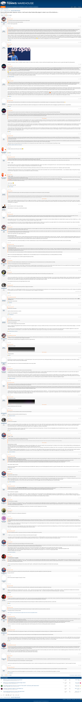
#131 (80, 433)
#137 (80, 516)
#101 (80, 17)
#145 (80, 605)
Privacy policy (73, 699)
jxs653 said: (9, 368)
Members (15, 6)
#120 (80, 295)
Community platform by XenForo (41, 701)
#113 (80, 204)
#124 (80, 342)
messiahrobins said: (11, 456)
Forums (3, 6)
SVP (78, 680)
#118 (80, 270)
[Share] (78, 17)
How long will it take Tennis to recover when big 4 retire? (13, 691)
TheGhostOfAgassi (76, 692)
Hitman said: (10, 100)
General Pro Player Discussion (13, 680)
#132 (80, 454)
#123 (80, 333)
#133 (80, 471)
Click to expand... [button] (44, 118)
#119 (80, 283)
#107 (80, 108)
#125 (80, 357)
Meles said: (9, 66)
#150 (80, 665)
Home (79, 699)
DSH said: (9, 44)
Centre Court (5, 692)
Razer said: (9, 174)
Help (76, 699)
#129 (80, 408)
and (11, 76)
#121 (80, 305)
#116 (80, 242)
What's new (8, 6)
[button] (11, 7)
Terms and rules (68, 699)
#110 (80, 155)
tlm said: (9, 272)
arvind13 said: (10, 344)
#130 (80, 418)
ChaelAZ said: (10, 135)
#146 (80, 614)
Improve (35, 6)
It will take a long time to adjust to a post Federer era (13, 688)
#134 (80, 484)
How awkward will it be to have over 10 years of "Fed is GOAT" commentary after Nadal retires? (21, 685)
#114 (80, 212)
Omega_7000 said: (10, 667)
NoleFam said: (10, 80)
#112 (80, 189)
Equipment (21, 6)
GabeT (4, 680)
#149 (80, 653)
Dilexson (78, 689)
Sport (4, 683)
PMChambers (77, 683)
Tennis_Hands (77, 686)
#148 (80, 643)
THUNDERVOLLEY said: (11, 297)
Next (10, 15)
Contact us (64, 699)
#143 (80, 583)
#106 (80, 98)
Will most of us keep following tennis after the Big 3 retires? (14, 682)
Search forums (6, 8)
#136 (80, 508)
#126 (80, 366)
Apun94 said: (10, 214)
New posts (1, 8)
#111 (80, 172)
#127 (80, 380)
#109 (80, 147)
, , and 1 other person (15, 144)
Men (26, 6)
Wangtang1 (4, 686)
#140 (80, 554)
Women (30, 6)
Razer (2, 13)
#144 (80, 594)
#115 (80, 225)
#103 (80, 42)
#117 (80, 258)
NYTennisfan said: (10, 382)
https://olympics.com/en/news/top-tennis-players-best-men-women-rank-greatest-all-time (22, 612)
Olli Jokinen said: (10, 244)
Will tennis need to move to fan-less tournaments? (12, 679)
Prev (2, 15)
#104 (80, 64)
